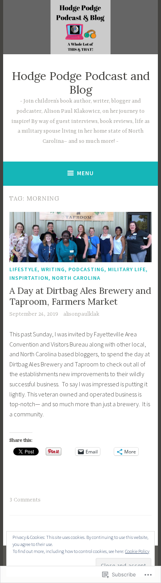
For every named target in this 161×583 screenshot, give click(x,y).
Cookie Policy (137, 551)
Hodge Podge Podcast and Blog (81, 83)
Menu (85, 173)
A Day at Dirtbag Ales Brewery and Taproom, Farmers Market (80, 296)
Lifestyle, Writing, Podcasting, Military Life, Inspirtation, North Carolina (78, 273)
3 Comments (25, 500)
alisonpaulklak (81, 314)
